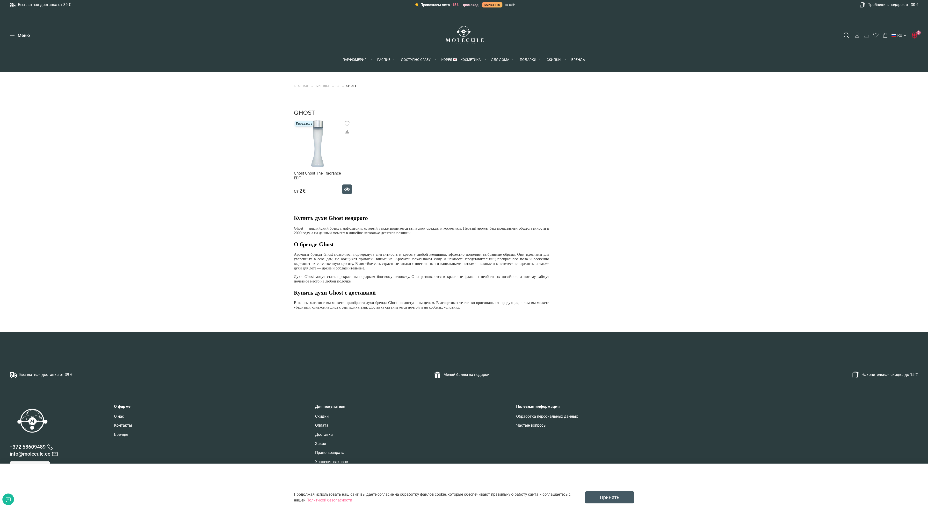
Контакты (123, 425)
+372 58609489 (28, 447)
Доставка (324, 434)
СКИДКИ (554, 60)
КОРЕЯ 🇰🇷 (449, 60)
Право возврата (329, 452)
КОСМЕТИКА (470, 60)
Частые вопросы (531, 425)
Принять (609, 497)
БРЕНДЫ (578, 60)
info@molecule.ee (30, 454)
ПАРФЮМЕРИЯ (354, 60)
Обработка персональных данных (547, 416)
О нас (119, 416)
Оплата (321, 425)
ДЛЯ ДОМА (500, 60)
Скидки (322, 416)
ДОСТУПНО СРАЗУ (416, 60)
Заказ (320, 443)
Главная (301, 86)
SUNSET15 (492, 5)
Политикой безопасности (329, 500)
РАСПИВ (384, 60)
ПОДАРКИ (528, 60)
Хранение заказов (331, 461)
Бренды (121, 434)
